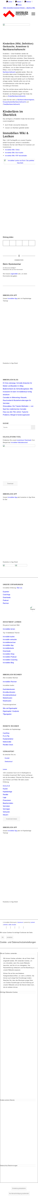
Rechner (28, 1)
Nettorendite (7, 742)
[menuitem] (9, 1)
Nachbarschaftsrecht (9, 72)
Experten (6, 591)
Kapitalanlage (7, 791)
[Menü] (32, 14)
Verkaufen (6, 812)
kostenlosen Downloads (24, 440)
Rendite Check (8, 744)
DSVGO (5, 924)
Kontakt (7, 758)
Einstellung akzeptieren (19, 1188)
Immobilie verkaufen (10, 639)
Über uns (19, 588)
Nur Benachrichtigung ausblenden (19, 1193)
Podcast (6, 600)
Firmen (19, 5)
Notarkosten (7, 701)
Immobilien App (12, 298)
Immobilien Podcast (9, 657)
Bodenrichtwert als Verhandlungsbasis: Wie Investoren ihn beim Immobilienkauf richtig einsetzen (18, 392)
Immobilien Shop (8, 654)
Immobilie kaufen (9, 636)
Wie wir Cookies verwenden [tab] (8, 953)
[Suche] (27, 14)
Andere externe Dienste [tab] (7, 1100)
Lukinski (33, 922)
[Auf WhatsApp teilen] (13, 243)
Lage (4, 797)
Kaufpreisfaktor (8, 739)
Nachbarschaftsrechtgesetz (25, 100)
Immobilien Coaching (10, 659)
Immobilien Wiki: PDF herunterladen (16, 156)
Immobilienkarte (8, 648)
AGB (10, 924)
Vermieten (6, 806)
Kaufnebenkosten (9, 689)
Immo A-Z (6, 786)
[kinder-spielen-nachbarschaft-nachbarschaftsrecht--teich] (16, 32)
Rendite (5, 794)
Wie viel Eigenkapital (10, 708)
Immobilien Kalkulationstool (19, 442)
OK (2, 937)
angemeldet (14, 274)
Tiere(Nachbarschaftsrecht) (11, 104)
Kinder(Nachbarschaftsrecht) (16, 96)
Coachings (6, 594)
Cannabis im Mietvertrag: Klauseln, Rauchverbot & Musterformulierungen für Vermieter (17, 400)
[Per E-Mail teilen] (32, 243)
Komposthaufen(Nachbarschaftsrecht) (14, 102)
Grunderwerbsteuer (9, 695)
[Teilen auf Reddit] (25, 243)
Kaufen (5, 788)
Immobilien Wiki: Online (12, 150)
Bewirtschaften (8, 803)
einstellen (9, 937)
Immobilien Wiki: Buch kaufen (14, 153)
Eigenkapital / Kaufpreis (11, 711)
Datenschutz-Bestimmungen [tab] (8, 1165)
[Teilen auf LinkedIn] (19, 243)
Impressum (20, 922)
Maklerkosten (7, 698)
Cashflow (6, 733)
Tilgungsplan (7, 714)
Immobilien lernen (9, 629)
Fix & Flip (6, 736)
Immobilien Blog (8, 662)
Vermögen (6, 809)
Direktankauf (8, 761)
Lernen (10, 1)
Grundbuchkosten (9, 692)
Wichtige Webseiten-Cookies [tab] (9, 992)
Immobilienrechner (9, 642)
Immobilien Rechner (10, 681)
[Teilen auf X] (6, 243)
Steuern (19, 1)
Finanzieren (7, 800)
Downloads (7, 597)
